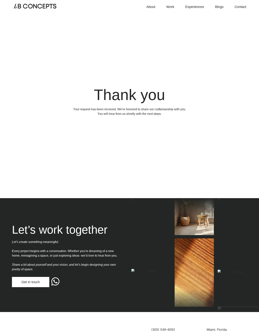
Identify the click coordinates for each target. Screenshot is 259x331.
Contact (240, 7)
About (150, 7)
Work (170, 7)
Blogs (219, 7)
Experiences (194, 7)
